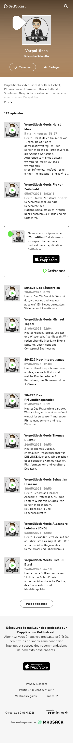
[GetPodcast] (15, 6)
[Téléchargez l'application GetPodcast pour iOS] (46, 259)
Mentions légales (26, 696)
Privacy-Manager (36, 684)
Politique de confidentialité (36, 690)
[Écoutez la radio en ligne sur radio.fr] (57, 712)
